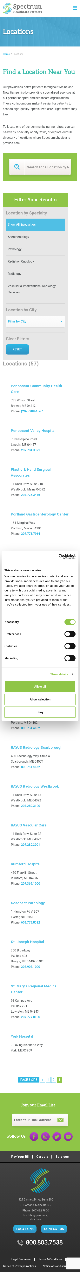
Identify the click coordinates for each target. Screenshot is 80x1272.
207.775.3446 (30, 495)
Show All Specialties (22, 224)
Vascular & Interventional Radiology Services (32, 289)
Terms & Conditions (50, 1259)
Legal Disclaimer (21, 1259)
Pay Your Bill (20, 1157)
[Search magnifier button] (17, 167)
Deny (40, 712)
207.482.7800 (40, 1210)
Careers (42, 1157)
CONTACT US (54, 1229)
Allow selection (40, 699)
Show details (59, 674)
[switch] (70, 634)
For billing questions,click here (35, 1217)
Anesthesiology (18, 237)
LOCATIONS (25, 1229)
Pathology (15, 249)
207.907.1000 (30, 967)
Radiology (14, 274)
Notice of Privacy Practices (19, 1266)
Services (62, 1157)
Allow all (40, 686)
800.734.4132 (30, 728)
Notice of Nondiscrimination (60, 1266)
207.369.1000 (30, 883)
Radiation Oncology (21, 261)
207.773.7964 (30, 534)
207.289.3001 (30, 845)
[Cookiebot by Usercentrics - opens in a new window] (59, 556)
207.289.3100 (30, 806)
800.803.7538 (44, 1242)
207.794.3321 (30, 450)
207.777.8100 (30, 1017)
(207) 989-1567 (32, 411)
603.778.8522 (30, 922)
